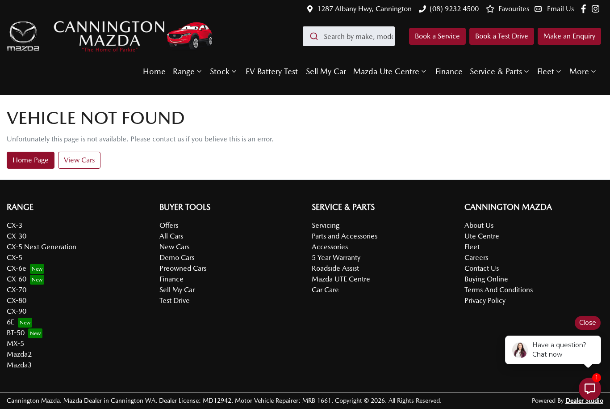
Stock (220, 71)
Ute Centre (481, 236)
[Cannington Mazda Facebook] (585, 8)
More (579, 71)
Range (184, 71)
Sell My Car (326, 71)
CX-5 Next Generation (41, 247)
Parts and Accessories (344, 236)
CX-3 (14, 225)
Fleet (545, 71)
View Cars (79, 160)
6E (10, 322)
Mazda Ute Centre (386, 71)
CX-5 (14, 257)
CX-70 (16, 289)
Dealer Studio (584, 400)
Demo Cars (176, 257)
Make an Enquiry (569, 36)
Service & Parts (496, 71)
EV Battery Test (272, 71)
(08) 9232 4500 (454, 8)
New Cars (174, 247)
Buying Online (486, 279)
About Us (478, 225)
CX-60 (16, 279)
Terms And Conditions (498, 289)
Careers (476, 257)
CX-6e (16, 268)
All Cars (171, 236)
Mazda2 (19, 354)
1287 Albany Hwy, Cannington (364, 8)
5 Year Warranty (336, 257)
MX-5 (15, 343)
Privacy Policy (485, 300)
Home (154, 71)
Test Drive (174, 300)
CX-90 (16, 311)
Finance (449, 71)
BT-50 (16, 332)
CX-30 (16, 236)
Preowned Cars (182, 268)
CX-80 (16, 300)
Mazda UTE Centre (341, 279)
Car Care (325, 289)
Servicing (325, 225)
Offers (168, 225)
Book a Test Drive (501, 36)
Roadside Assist (335, 268)
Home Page (31, 160)
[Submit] (313, 36)
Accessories (330, 247)
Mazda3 (19, 365)
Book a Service (437, 36)
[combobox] (349, 36)
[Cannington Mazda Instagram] (597, 8)
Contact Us (481, 268)
